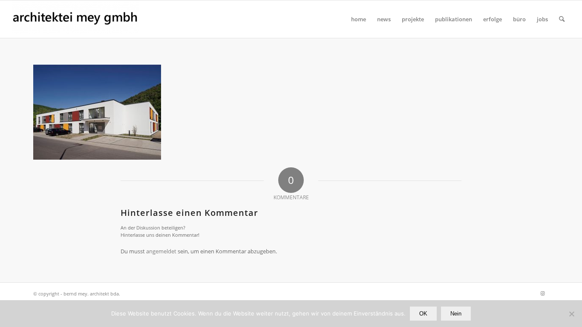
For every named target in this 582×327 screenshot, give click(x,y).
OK (423, 313)
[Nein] (571, 314)
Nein (455, 313)
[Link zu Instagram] (542, 293)
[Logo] (75, 19)
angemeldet (161, 251)
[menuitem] (359, 19)
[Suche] (561, 19)
